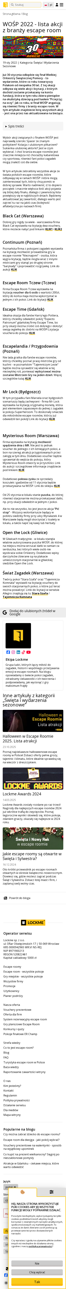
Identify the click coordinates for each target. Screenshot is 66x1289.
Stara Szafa (40, 593)
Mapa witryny (12, 1115)
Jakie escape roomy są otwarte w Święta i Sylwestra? (32, 856)
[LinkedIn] (18, 652)
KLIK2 (58, 229)
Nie (37, 1263)
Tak (37, 1282)
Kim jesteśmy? (12, 1086)
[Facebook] (8, 652)
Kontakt (8, 1090)
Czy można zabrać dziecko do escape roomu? (31, 1134)
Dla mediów (10, 1110)
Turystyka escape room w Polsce (24, 1062)
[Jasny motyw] (6, 1282)
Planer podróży (13, 996)
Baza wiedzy (11, 1067)
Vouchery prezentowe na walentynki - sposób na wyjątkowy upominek (32, 1147)
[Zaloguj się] (57, 5)
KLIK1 (49, 229)
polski (9, 1187)
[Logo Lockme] (5, 5)
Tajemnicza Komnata (17, 597)
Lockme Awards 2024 (22, 794)
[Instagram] (13, 652)
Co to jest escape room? (18, 1048)
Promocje (9, 986)
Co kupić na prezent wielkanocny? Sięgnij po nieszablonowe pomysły (31, 1156)
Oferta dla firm (12, 1014)
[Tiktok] (23, 652)
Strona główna (11, 14)
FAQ (5, 1057)
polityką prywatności (40, 1246)
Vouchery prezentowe (17, 1010)
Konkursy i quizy (13, 1029)
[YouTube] (28, 652)
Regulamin (10, 1095)
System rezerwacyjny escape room (25, 1019)
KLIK (14, 269)
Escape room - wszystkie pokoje (23, 971)
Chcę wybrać (37, 1272)
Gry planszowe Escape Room (21, 1024)
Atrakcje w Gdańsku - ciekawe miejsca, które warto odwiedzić (31, 1165)
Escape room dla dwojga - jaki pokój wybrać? (31, 1140)
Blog (25, 14)
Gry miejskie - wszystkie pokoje (23, 976)
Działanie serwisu (14, 1105)
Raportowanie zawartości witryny (24, 1072)
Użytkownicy (11, 991)
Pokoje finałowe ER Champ (20, 1034)
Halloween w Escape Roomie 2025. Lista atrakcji (28, 738)
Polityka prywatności (16, 1100)
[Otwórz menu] (61, 4)
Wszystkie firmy (13, 981)
